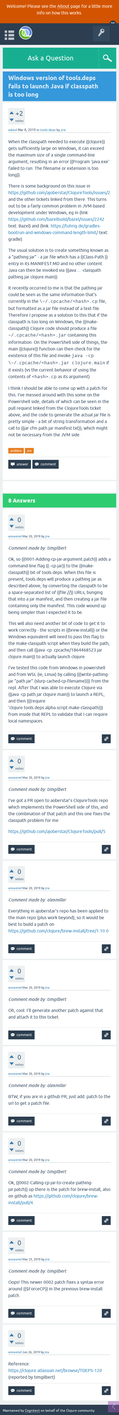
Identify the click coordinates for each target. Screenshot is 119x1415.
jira (29, 450)
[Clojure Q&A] (25, 33)
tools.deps (48, 130)
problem (16, 450)
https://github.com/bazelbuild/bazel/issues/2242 (56, 219)
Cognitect (32, 1411)
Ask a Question (51, 58)
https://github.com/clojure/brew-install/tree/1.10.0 (58, 930)
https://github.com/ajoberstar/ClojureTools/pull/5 (56, 831)
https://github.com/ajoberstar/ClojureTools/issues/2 (59, 192)
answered (15, 536)
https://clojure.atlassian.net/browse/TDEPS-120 (55, 1370)
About (63, 6)
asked (12, 130)
